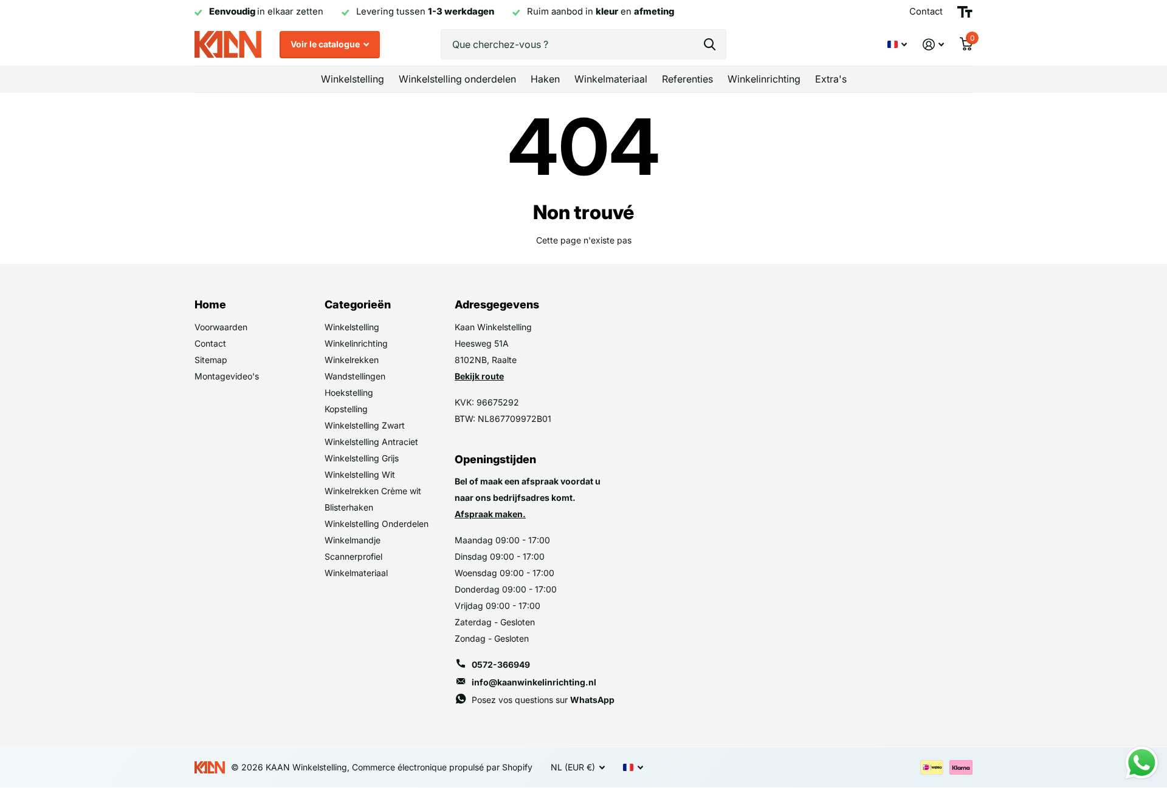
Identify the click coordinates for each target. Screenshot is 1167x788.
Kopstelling (346, 409)
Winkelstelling (352, 79)
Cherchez (709, 44)
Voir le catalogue (326, 44)
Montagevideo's (226, 376)
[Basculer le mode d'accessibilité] (964, 12)
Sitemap (210, 360)
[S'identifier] (933, 44)
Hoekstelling (349, 392)
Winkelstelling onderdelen (457, 79)
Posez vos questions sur (543, 700)
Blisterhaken (349, 507)
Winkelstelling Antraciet (371, 441)
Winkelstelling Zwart (365, 425)
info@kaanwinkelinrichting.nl (534, 682)
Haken (545, 79)
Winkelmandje (352, 540)
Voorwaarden (220, 327)
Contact (210, 343)
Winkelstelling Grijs (362, 458)
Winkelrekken (352, 360)
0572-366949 (501, 664)
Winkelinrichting (764, 79)
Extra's (831, 79)
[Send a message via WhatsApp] (1142, 763)
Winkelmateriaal (610, 79)
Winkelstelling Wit (360, 474)
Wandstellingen (355, 376)
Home (210, 304)
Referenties (687, 79)
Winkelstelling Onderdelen (377, 523)
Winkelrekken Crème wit (373, 491)
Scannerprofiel (353, 556)
